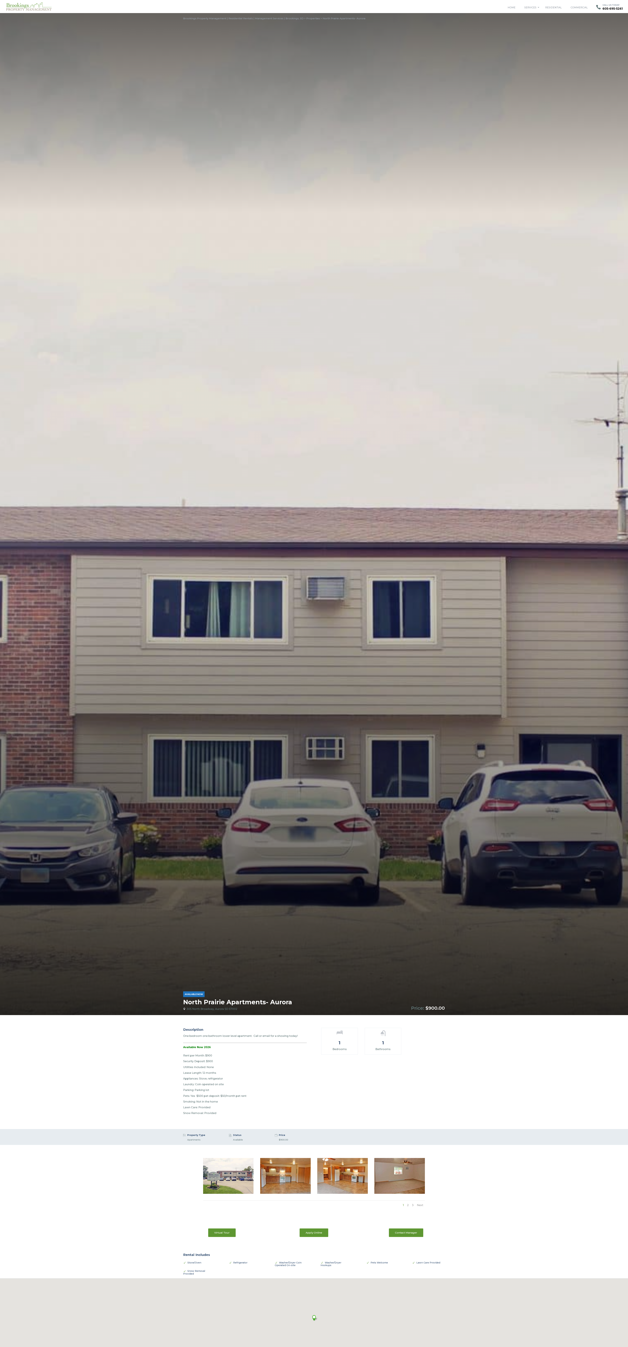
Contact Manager (406, 1232)
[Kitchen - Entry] (285, 1192)
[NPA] (228, 1192)
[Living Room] (399, 1192)
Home (511, 7)
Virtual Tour (222, 1232)
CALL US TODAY (610, 5)
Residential (553, 7)
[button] (314, 1318)
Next (420, 1205)
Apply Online (314, 1232)
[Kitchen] (342, 1192)
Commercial (579, 7)
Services (530, 7)
